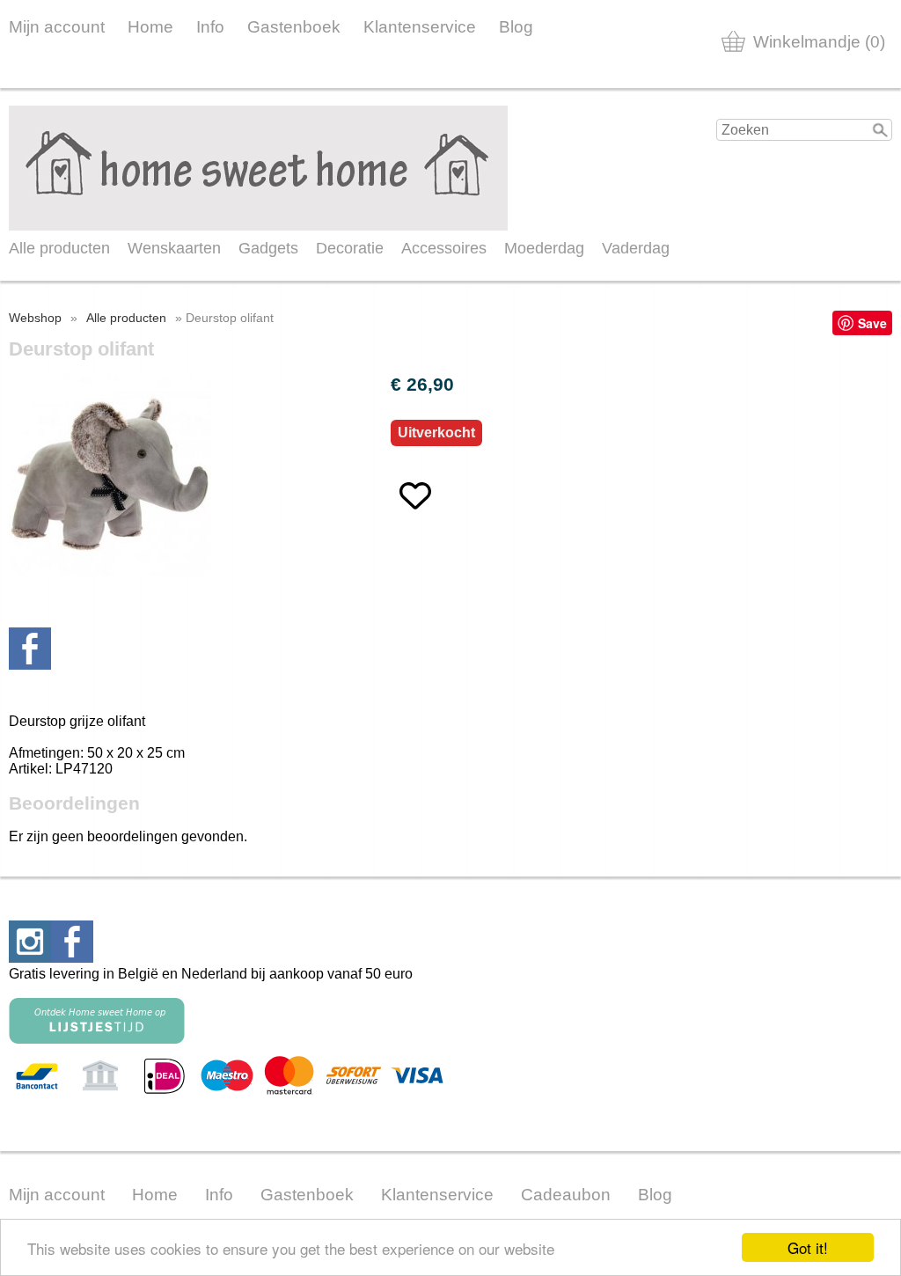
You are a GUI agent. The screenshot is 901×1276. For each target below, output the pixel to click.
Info (210, 27)
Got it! (807, 1247)
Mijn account (57, 27)
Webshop (35, 318)
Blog (516, 27)
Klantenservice (419, 27)
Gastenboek (294, 27)
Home (150, 27)
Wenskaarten (174, 248)
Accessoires (444, 248)
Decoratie (350, 248)
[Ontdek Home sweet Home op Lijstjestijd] (97, 1038)
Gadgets (268, 248)
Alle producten (59, 248)
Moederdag (544, 248)
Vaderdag (636, 248)
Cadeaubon (566, 1194)
